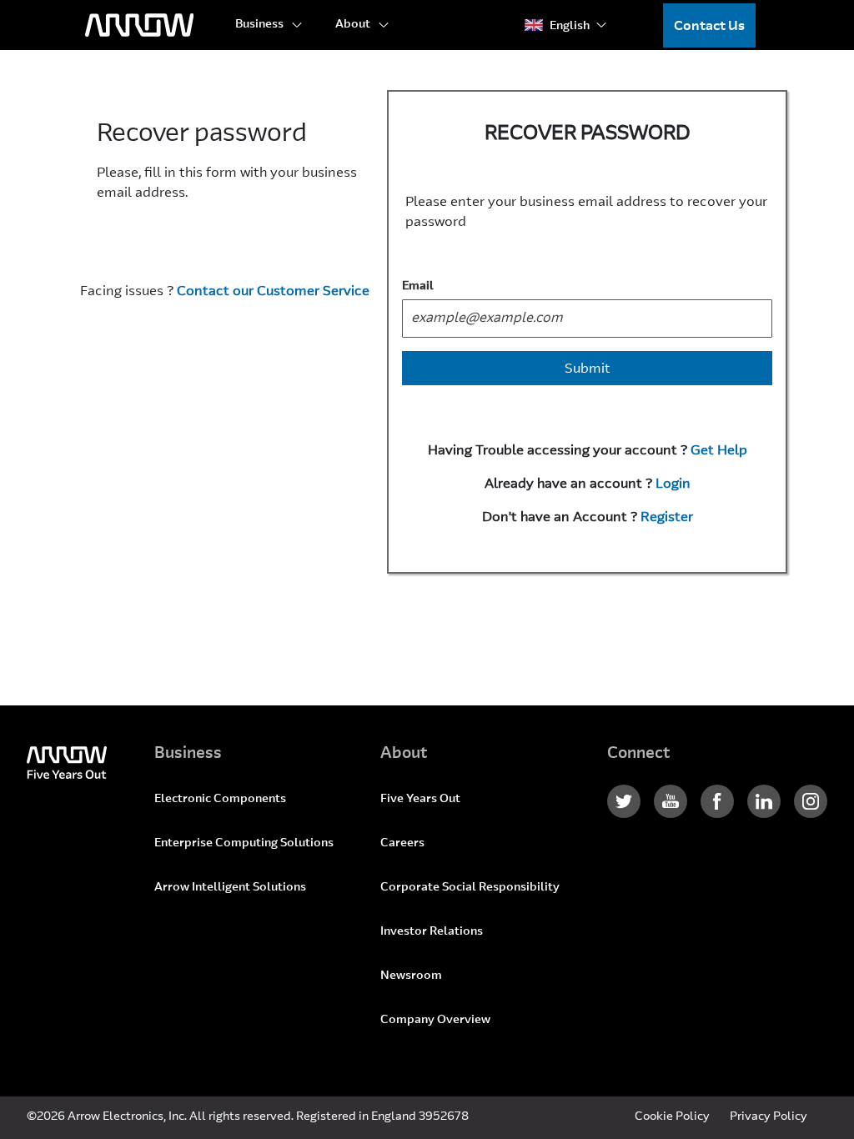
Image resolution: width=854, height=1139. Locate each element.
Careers (402, 844)
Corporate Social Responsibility (470, 888)
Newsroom (411, 976)
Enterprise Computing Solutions (244, 844)
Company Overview (435, 1020)
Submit (587, 369)
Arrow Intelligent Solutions (230, 888)
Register (666, 517)
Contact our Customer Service (273, 292)
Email (418, 287)
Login (673, 484)
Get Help (719, 451)
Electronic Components (220, 799)
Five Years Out (420, 799)
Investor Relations (431, 932)
